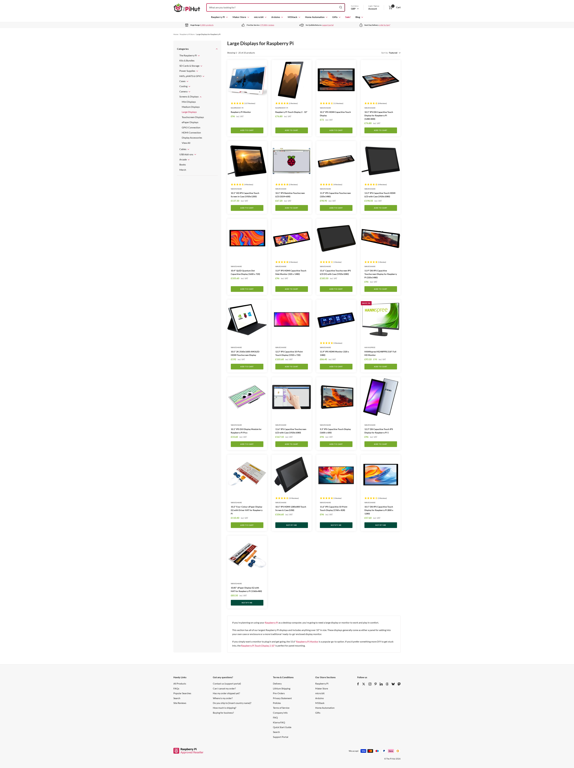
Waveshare (325, 108)
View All (186, 142)
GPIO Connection (191, 127)
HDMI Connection (191, 132)
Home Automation (315, 17)
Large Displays (189, 111)
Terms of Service (281, 707)
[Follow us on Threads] (387, 684)
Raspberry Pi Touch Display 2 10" (258, 645)
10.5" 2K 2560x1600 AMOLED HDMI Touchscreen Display (245, 353)
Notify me (291, 525)
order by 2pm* (384, 25)
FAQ (275, 717)
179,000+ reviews (267, 25)
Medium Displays (191, 106)
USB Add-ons (186, 154)
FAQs (176, 688)
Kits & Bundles (186, 60)
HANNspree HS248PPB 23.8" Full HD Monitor (380, 353)
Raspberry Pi (218, 17)
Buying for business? (223, 712)
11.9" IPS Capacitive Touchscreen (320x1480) (335, 195)
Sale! (348, 17)
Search (176, 698)
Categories (183, 48)
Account (372, 8)
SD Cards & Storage (189, 65)
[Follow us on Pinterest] (375, 684)
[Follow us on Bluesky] (393, 684)
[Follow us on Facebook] (358, 684)
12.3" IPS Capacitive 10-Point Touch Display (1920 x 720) (289, 353)
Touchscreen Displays (193, 117)
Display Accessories (192, 137)
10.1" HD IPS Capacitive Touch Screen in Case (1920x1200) (245, 195)
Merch (182, 169)
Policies (277, 702)
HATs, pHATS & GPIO (190, 76)
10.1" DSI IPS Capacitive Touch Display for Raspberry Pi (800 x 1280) (378, 510)
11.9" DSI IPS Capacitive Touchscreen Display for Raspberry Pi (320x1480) (380, 274)
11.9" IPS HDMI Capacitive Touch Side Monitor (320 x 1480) (290, 272)
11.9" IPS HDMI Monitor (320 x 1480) (334, 353)
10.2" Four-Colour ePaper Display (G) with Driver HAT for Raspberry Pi (246, 510)
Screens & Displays (189, 96)
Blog (357, 17)
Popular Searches (182, 693)
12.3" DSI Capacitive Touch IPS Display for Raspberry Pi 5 (378, 431)
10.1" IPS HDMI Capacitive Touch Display (335, 114)
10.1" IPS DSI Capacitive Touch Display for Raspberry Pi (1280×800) (378, 115)
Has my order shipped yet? (226, 693)
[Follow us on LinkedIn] (381, 684)
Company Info (280, 712)
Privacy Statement (282, 698)
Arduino (275, 17)
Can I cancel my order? (224, 688)
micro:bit (259, 17)
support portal (327, 25)
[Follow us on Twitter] (363, 684)
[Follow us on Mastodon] (399, 684)
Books (182, 164)
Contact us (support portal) (227, 683)
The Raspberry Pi (188, 55)
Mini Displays (189, 101)
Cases (182, 81)
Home (175, 34)
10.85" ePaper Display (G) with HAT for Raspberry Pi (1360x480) (246, 589)
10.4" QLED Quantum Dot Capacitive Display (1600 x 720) (245, 272)
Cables (183, 149)
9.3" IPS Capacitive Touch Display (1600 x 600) (335, 431)
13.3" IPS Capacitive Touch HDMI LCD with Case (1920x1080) (379, 195)
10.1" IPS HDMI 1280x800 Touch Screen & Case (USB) (290, 508)
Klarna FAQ (279, 722)
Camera (183, 91)
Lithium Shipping (281, 688)
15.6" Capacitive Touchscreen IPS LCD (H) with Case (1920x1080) (335, 272)
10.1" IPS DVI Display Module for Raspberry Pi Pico (246, 431)
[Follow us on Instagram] (369, 684)
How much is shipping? (224, 707)
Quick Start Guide (282, 727)
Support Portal (280, 736)
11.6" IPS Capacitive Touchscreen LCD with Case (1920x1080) (290, 431)
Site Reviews (179, 702)
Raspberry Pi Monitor (241, 112)
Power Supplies (187, 70)
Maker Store (239, 17)
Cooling (183, 86)
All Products (179, 683)
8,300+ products (206, 25)
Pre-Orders (279, 693)
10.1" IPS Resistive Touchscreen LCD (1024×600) (290, 195)
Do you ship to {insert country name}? (232, 702)
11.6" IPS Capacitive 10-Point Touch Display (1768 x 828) (333, 508)
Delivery (277, 683)
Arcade (183, 159)
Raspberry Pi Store (187, 34)
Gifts (335, 17)
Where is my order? (223, 698)
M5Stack (292, 17)
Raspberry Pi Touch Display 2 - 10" (291, 112)
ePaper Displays (190, 122)
